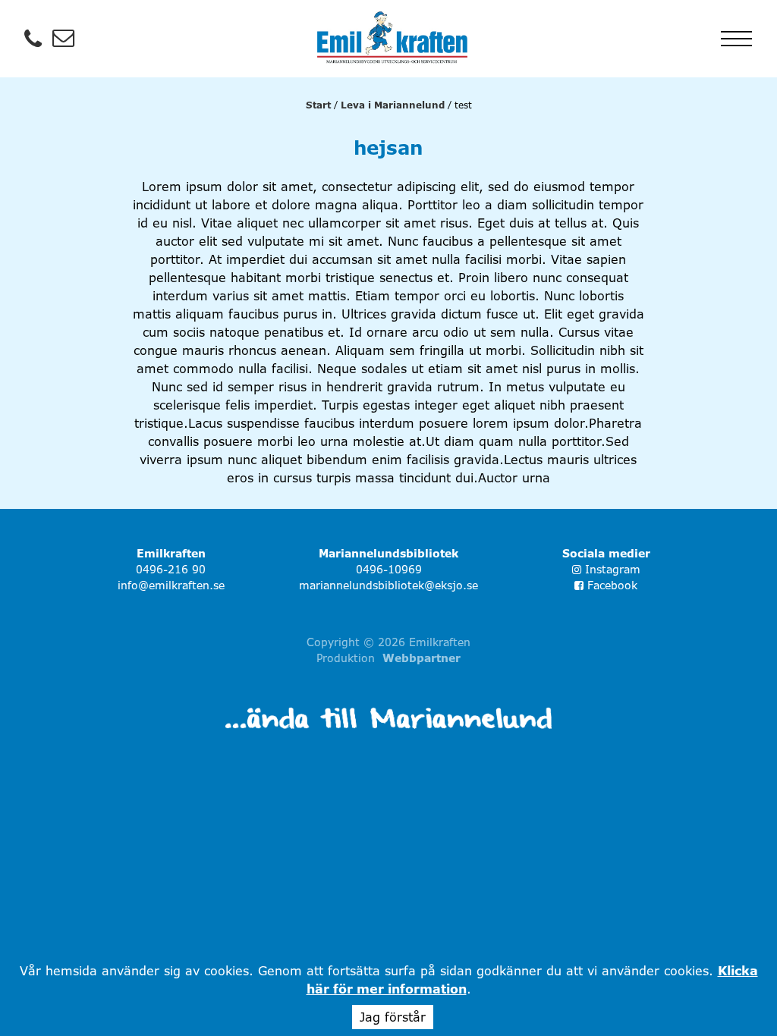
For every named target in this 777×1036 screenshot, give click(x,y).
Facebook (610, 585)
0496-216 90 (171, 569)
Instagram (610, 569)
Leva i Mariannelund (393, 105)
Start (318, 105)
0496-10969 (389, 569)
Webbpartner (421, 658)
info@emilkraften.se (171, 585)
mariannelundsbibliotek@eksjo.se (388, 585)
